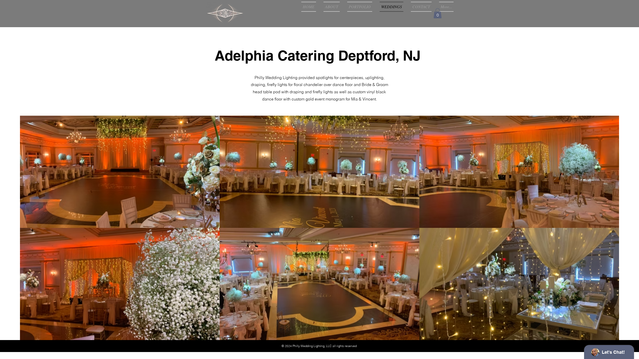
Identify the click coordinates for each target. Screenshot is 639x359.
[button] (437, 13)
